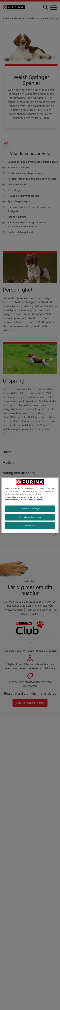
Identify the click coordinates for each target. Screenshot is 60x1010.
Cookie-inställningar (30, 508)
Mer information (36, 500)
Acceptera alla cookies (30, 517)
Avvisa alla (30, 525)
